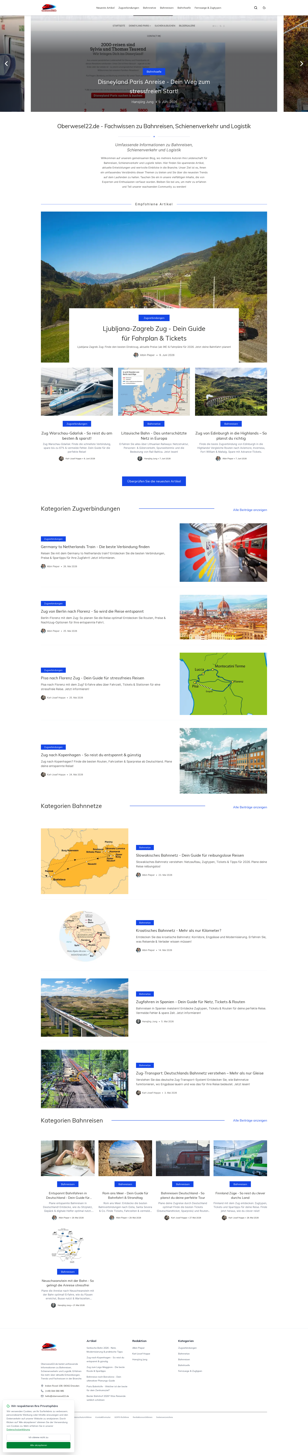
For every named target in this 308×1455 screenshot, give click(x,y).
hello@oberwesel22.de (57, 1396)
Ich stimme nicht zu (38, 1437)
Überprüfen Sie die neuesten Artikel (154, 481)
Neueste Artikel (105, 7)
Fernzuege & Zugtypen (208, 7)
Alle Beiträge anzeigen (250, 510)
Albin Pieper (138, 1347)
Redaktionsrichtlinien (142, 1417)
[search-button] (255, 7)
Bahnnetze (149, 7)
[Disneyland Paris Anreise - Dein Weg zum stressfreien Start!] (154, 63)
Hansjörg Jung (139, 1359)
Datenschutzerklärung (18, 1429)
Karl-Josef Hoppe (141, 1353)
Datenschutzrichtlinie (82, 1417)
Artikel (91, 1341)
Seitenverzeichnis (164, 1417)
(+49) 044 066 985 (54, 1390)
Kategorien (186, 1341)
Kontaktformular (103, 1417)
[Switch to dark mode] (264, 8)
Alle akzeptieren (38, 1445)
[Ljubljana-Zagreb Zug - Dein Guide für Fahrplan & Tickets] (154, 287)
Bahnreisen (167, 7)
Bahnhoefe (184, 7)
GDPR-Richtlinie (121, 1417)
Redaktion (139, 1341)
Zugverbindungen (128, 7)
